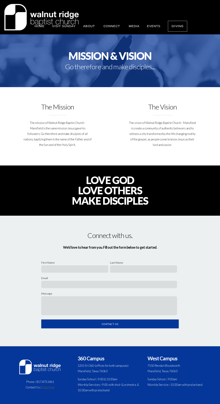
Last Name (116, 262)
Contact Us (110, 324)
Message (46, 293)
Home (40, 26)
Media (134, 26)
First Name (48, 262)
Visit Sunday (64, 26)
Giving (177, 26)
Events (153, 26)
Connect (112, 26)
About (89, 26)
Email (44, 278)
